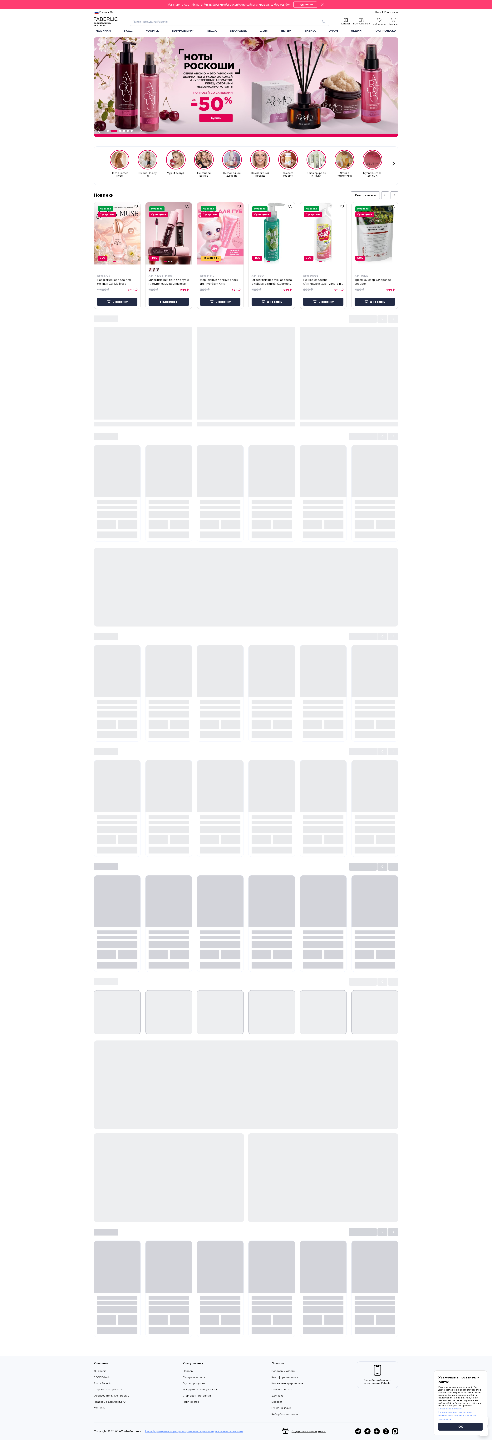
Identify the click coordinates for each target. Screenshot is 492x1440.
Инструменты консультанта (200, 1389)
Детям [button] (286, 31)
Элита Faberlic (102, 1383)
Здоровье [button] (238, 31)
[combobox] (226, 22)
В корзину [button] (120, 302)
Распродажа (385, 31)
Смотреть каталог (194, 1377)
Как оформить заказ (285, 1377)
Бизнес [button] (310, 31)
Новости (188, 1371)
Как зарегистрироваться (287, 1383)
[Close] (322, 4)
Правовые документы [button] (108, 1401)
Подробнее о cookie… (450, 1408)
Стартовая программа (197, 1395)
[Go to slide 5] (121, 261)
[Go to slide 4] (171, 261)
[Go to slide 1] (114, 261)
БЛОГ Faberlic (102, 1377)
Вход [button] (378, 12)
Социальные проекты (108, 1389)
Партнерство (191, 1401)
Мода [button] (212, 31)
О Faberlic (100, 1371)
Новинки (103, 31)
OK (460, 1427)
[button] (246, 4)
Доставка (277, 1395)
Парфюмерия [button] (183, 31)
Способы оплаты (282, 1389)
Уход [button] (128, 31)
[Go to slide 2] (116, 261)
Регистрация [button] (391, 12)
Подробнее (305, 4)
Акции (356, 31)
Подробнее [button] (169, 302)
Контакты (99, 1407)
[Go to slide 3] (118, 261)
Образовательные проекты (112, 1395)
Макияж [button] (152, 31)
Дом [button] (264, 31)
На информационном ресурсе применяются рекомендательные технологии (194, 1431)
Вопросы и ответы (283, 1371)
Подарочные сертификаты (309, 1431)
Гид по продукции (194, 1383)
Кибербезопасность (285, 1414)
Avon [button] (333, 31)
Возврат (277, 1401)
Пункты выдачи (281, 1408)
